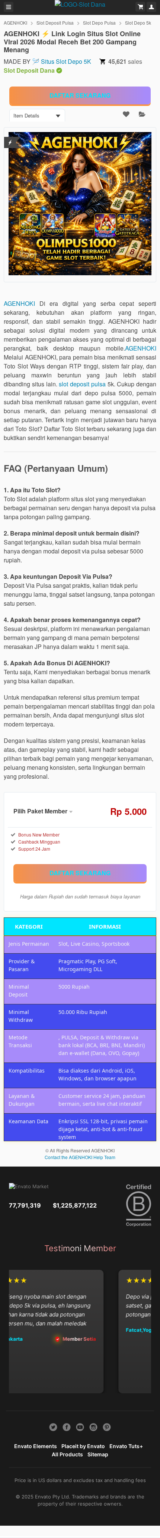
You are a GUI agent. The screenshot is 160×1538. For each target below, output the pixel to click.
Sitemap (97, 1454)
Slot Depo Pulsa (99, 22)
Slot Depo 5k (138, 22)
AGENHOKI (15, 22)
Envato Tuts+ (126, 1446)
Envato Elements (35, 1446)
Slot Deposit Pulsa (55, 22)
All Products (67, 1454)
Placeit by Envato (83, 1446)
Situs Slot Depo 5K (66, 61)
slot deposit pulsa (82, 384)
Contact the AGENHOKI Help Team (80, 1157)
